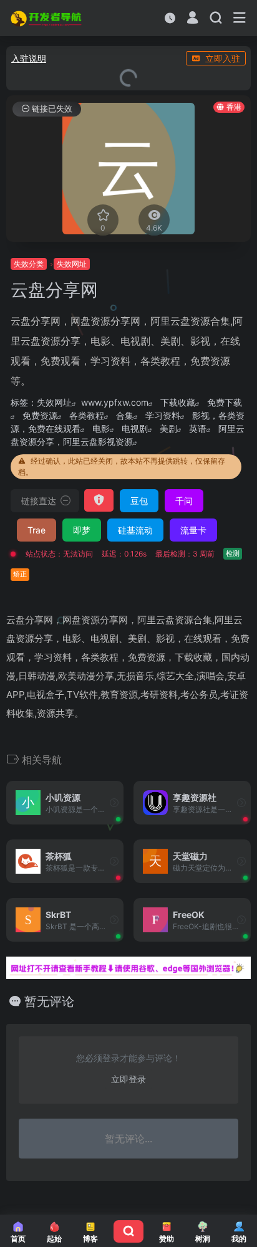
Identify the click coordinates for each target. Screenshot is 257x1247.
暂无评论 (49, 1001)
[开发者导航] (47, 18)
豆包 (139, 500)
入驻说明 (28, 58)
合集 (124, 415)
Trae (36, 530)
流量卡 (193, 530)
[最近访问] (170, 17)
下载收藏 (177, 402)
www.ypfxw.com (114, 402)
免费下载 (224, 402)
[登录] (192, 19)
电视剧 (135, 428)
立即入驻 (222, 58)
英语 (197, 428)
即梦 (81, 530)
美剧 (168, 428)
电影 (101, 428)
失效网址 (54, 402)
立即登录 (128, 1079)
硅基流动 (135, 530)
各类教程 (86, 415)
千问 (184, 500)
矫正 (20, 574)
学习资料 (162, 415)
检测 (233, 553)
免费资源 (39, 415)
